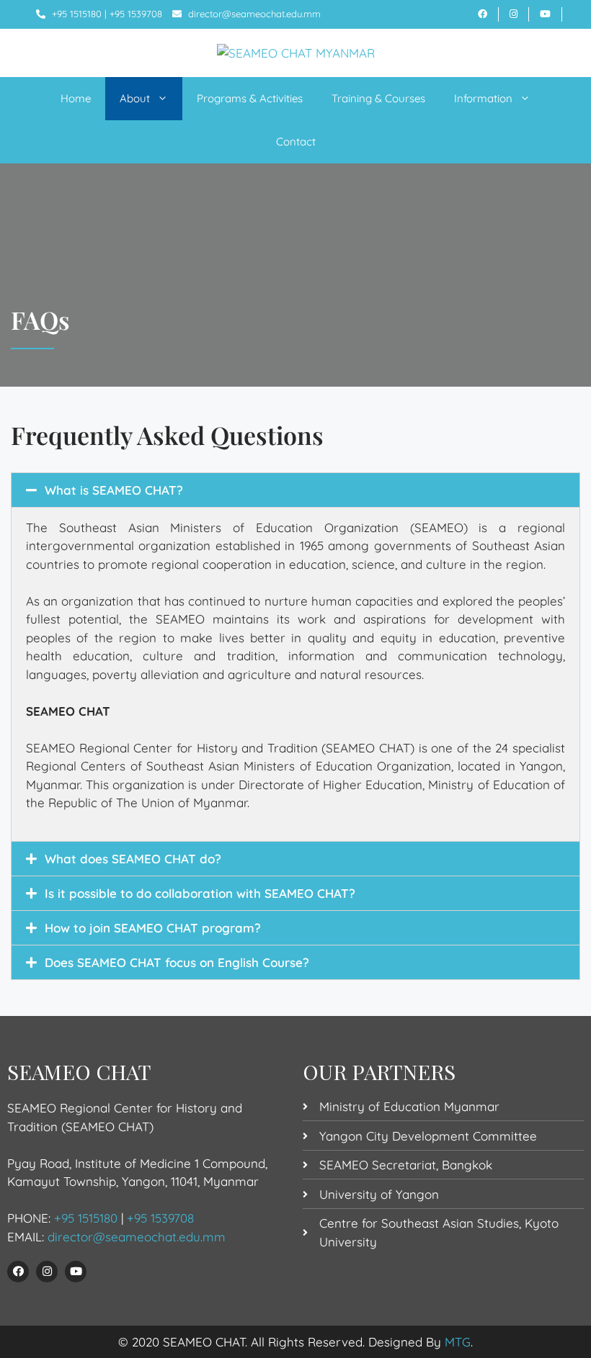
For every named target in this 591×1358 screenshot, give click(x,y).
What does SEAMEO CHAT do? (133, 858)
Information (483, 98)
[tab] (295, 490)
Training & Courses (378, 98)
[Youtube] (75, 1271)
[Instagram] (47, 1271)
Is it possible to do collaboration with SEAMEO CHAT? (200, 893)
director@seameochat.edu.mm (254, 13)
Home (76, 98)
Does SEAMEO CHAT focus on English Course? (177, 962)
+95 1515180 (77, 13)
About (135, 98)
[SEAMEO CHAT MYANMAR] (296, 52)
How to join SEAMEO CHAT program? (153, 927)
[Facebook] (18, 1271)
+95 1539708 (136, 13)
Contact (296, 141)
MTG (458, 1341)
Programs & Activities (250, 98)
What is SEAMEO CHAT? (114, 490)
